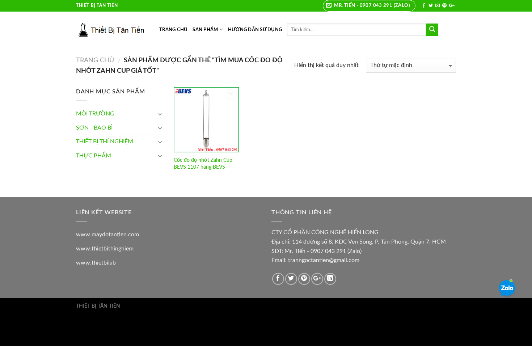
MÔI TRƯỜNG (95, 114)
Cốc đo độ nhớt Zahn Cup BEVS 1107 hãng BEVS (203, 163)
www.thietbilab (96, 263)
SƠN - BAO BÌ (94, 128)
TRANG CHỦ (173, 30)
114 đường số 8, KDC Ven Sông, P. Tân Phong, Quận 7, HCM (369, 242)
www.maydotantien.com (107, 234)
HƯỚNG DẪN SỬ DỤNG (255, 30)
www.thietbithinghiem (105, 249)
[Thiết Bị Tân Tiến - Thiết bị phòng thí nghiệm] (112, 29)
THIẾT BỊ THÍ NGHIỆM (104, 141)
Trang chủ (95, 60)
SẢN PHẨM (205, 30)
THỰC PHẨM (93, 156)
